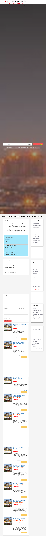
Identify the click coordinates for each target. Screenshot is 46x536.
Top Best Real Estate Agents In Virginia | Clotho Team (19, 378)
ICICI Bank (34, 279)
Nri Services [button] (13, 5)
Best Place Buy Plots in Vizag (18, 413)
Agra (8, 147)
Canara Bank (34, 273)
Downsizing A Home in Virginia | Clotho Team (19, 325)
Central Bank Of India (36, 271)
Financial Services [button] (6, 5)
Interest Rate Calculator (36, 339)
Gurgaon (34, 147)
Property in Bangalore (36, 225)
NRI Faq (33, 320)
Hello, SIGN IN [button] (27, 6)
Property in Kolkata (36, 242)
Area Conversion (35, 331)
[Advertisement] (16, 283)
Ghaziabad (27, 147)
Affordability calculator (36, 329)
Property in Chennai (36, 227)
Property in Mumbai (36, 240)
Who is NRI (34, 308)
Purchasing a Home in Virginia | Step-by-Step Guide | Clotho (19, 343)
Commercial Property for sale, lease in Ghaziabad (19, 396)
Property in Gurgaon (36, 236)
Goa (31, 147)
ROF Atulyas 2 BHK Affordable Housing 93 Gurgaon (19, 519)
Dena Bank (34, 275)
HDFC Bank (34, 277)
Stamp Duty (34, 346)
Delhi (19, 147)
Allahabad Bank (35, 265)
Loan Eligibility (35, 341)
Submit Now (7, 320)
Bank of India (34, 269)
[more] (22, 337)
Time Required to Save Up (37, 348)
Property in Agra (35, 223)
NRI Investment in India (36, 310)
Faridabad (23, 147)
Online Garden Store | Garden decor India (19, 448)
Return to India (35, 312)
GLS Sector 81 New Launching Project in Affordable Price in (19, 466)
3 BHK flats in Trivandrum (18, 483)
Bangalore (11, 147)
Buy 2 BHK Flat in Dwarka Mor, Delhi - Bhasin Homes (19, 501)
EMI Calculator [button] (20, 5)
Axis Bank (34, 267)
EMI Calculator (35, 337)
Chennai (15, 147)
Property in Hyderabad (36, 231)
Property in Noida (35, 238)
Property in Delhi (35, 229)
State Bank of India (36, 286)
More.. (38, 147)
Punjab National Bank (36, 284)
